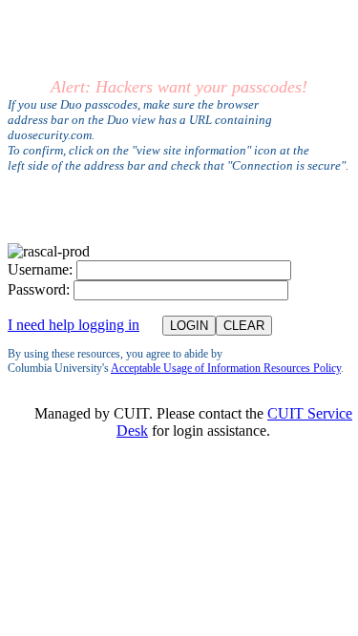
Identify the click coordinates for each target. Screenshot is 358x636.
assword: (39, 289)
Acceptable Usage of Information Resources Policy (226, 368)
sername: (40, 269)
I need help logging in (73, 325)
